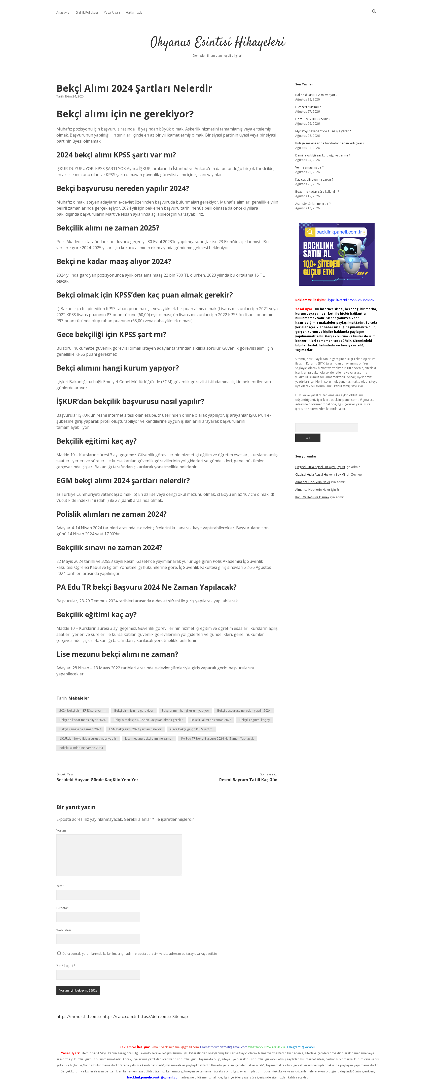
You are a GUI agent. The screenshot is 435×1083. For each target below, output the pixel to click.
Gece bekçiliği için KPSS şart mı (191, 729)
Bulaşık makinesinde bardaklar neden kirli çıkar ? (329, 143)
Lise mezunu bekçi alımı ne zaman (149, 738)
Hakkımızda (134, 12)
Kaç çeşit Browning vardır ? (314, 179)
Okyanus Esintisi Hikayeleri (218, 43)
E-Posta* (62, 908)
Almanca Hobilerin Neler (312, 482)
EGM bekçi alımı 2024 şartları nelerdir (135, 729)
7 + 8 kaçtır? (66, 966)
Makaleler (78, 698)
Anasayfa (62, 12)
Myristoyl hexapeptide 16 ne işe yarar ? (323, 131)
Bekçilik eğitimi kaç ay (254, 720)
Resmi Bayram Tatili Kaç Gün (248, 779)
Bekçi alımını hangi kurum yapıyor (185, 710)
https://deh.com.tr (154, 1016)
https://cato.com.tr (119, 1016)
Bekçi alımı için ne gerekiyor (134, 710)
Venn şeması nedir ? (309, 167)
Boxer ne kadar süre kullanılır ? (317, 191)
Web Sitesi (63, 930)
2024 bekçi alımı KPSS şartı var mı (82, 710)
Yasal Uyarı (112, 12)
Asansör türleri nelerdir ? (313, 204)
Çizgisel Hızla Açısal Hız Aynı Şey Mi (320, 467)
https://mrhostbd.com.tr (78, 1016)
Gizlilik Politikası (87, 12)
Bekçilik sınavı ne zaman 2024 (80, 729)
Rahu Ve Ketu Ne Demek (312, 497)
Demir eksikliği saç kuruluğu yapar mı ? (322, 155)
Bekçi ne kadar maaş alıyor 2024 (82, 720)
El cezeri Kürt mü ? (308, 107)
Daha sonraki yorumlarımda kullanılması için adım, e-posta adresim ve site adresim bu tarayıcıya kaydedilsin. (140, 953)
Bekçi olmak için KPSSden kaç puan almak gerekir (148, 720)
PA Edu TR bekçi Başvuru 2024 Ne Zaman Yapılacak (217, 738)
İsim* (60, 886)
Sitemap (180, 1016)
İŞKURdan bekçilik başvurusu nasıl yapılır (88, 738)
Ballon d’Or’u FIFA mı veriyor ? (316, 95)
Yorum (61, 830)
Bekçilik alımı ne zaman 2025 (211, 720)
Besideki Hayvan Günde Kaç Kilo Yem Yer (97, 779)
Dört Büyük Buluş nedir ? (312, 119)
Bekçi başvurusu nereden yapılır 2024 (244, 710)
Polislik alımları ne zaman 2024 (81, 748)
